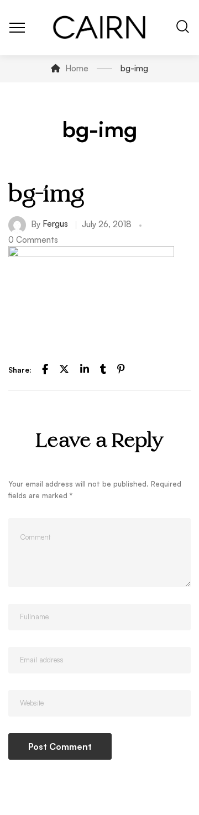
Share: (20, 369)
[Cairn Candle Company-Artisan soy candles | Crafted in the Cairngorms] (100, 28)
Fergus (55, 223)
